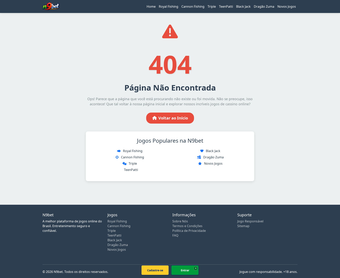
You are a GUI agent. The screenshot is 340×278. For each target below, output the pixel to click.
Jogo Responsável (250, 221)
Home (151, 6)
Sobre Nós (180, 221)
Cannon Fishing (192, 6)
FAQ (175, 235)
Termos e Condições (187, 226)
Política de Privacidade (189, 230)
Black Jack (243, 6)
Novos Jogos (286, 6)
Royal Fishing (168, 6)
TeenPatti (226, 6)
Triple (212, 6)
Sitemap (243, 226)
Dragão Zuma (264, 6)
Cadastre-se (155, 270)
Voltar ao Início (173, 118)
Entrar (185, 270)
